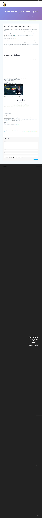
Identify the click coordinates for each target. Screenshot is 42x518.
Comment (5, 141)
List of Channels (29, 4)
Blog (26, 4)
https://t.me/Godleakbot (21, 105)
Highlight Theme (36, 345)
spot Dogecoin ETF (13, 127)
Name (5, 149)
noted (14, 35)
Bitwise (6, 127)
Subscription (35, 4)
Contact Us (22, 4)
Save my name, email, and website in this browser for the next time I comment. (14, 157)
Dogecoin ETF (9, 127)
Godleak (39, 4)
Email (5, 152)
